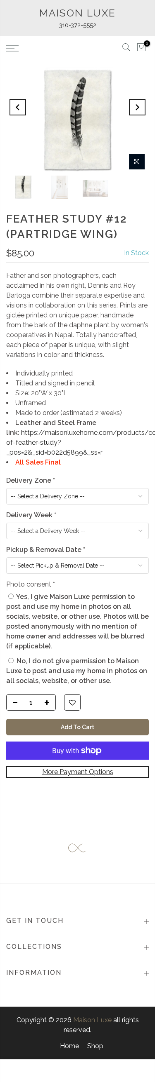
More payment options (77, 772)
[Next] (137, 107)
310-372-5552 (77, 25)
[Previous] (18, 107)
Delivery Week (31, 515)
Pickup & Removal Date (45, 550)
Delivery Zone (30, 480)
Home (69, 1046)
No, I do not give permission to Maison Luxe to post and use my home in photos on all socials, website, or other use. (76, 671)
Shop (95, 1046)
